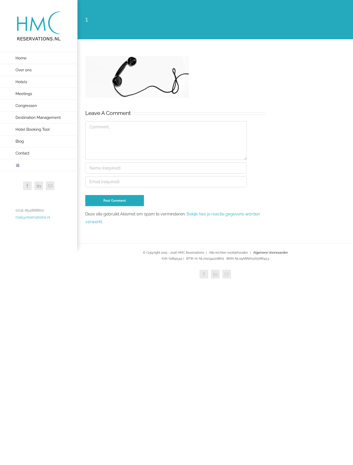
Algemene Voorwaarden (270, 252)
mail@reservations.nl (33, 217)
